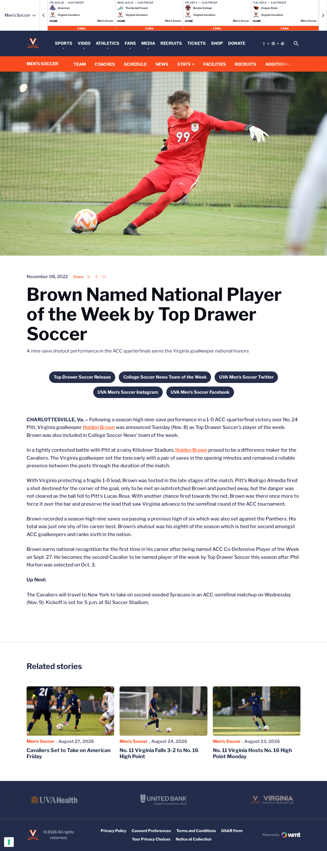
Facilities (214, 64)
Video (84, 43)
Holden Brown (99, 427)
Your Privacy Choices (151, 839)
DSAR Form (232, 831)
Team (80, 64)
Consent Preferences (151, 831)
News (162, 64)
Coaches (105, 64)
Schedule (135, 64)
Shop (217, 43)
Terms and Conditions (196, 831)
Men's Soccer (40, 741)
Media (148, 43)
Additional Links (285, 64)
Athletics (107, 43)
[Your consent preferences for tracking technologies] (9, 842)
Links (81, 28)
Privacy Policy (113, 831)
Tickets (196, 43)
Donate (236, 43)
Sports (63, 43)
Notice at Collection (194, 839)
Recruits (171, 43)
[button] (44, 15)
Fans (130, 43)
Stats (184, 64)
